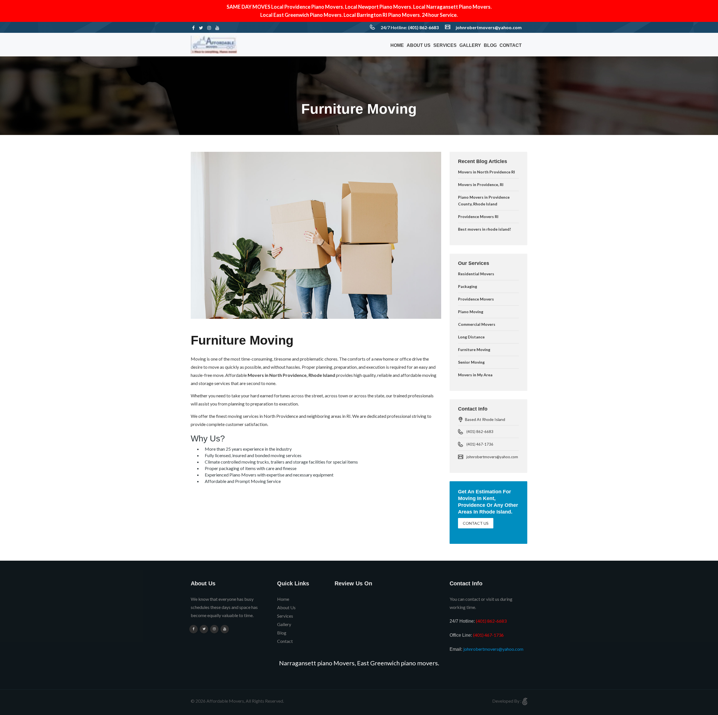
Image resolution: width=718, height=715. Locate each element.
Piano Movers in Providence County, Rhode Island (484, 200)
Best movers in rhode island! (484, 229)
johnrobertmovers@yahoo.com (489, 27)
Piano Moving (470, 311)
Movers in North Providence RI (486, 171)
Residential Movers (476, 273)
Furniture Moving (474, 349)
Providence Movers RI (478, 216)
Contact (511, 45)
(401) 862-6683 (423, 27)
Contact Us (476, 523)
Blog (490, 45)
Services (445, 45)
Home (397, 45)
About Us (419, 45)
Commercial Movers (476, 324)
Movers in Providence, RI (480, 184)
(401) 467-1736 (479, 444)
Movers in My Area (475, 374)
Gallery (470, 45)
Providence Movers (476, 299)
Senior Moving (471, 362)
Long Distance (471, 336)
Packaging (467, 286)
